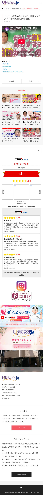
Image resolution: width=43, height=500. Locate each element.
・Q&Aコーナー (6, 69)
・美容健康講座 (6, 66)
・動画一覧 (5, 64)
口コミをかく (21, 427)
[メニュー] (40, 3)
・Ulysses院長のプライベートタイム (13, 71)
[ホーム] (2, 8)
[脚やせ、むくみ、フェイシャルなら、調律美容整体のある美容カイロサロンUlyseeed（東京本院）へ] (10, 2)
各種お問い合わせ (21, 474)
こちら (27, 291)
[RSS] (21, 487)
